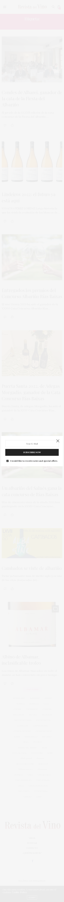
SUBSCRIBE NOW (32, 452)
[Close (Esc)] (57, 441)
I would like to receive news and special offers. (34, 461)
